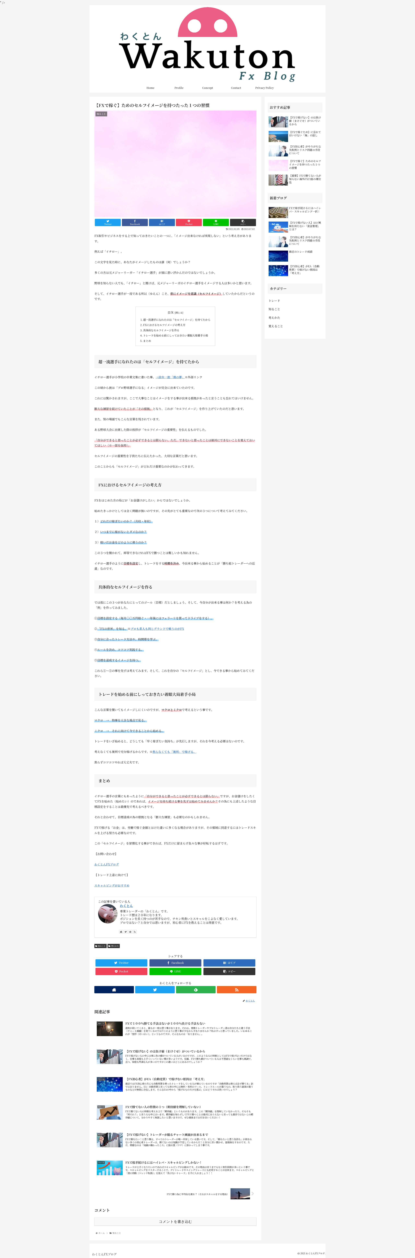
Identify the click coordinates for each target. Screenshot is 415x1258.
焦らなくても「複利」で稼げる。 (174, 752)
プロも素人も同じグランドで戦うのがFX (157, 628)
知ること (102, 946)
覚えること (275, 326)
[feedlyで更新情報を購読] (130, 932)
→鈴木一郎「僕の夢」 (170, 377)
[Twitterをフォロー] (126, 932)
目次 (170, 312)
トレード (274, 300)
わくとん (126, 905)
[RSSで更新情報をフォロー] (135, 932)
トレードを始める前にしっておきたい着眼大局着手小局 (175, 335)
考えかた (115, 946)
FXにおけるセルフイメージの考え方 (164, 325)
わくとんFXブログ (106, 864)
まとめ (147, 341)
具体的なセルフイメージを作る (161, 330)
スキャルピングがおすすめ (111, 885)
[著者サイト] (121, 932)
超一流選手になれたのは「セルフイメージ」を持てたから (176, 320)
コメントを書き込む (175, 1222)
